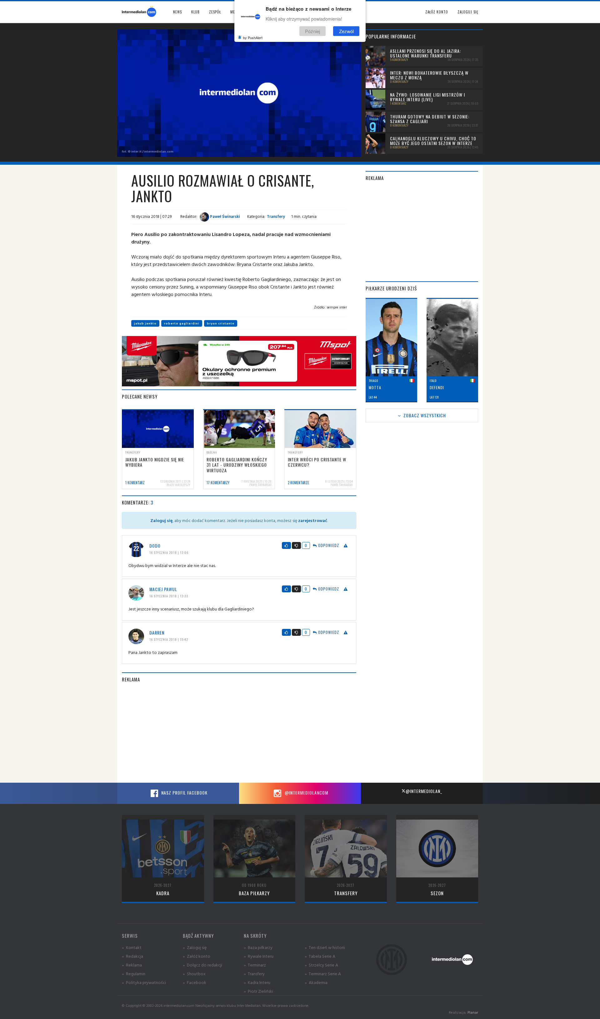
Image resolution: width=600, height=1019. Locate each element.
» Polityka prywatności (144, 982)
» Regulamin (133, 973)
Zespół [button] (215, 11)
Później (312, 31)
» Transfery (254, 973)
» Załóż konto (196, 956)
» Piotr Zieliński (258, 991)
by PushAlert (252, 37)
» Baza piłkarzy (258, 947)
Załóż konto (436, 11)
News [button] (177, 11)
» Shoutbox (194, 973)
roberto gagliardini (181, 323)
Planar (473, 1012)
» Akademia (316, 982)
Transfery (276, 216)
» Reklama (132, 964)
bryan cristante (220, 323)
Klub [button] (195, 11)
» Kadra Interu (257, 982)
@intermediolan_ (424, 791)
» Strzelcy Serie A (321, 964)
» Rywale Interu (258, 956)
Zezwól (346, 31)
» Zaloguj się (195, 947)
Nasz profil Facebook (184, 792)
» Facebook (194, 982)
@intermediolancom (305, 792)
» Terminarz (255, 964)
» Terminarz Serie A (323, 973)
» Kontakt (132, 947)
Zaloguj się (468, 11)
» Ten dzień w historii (325, 947)
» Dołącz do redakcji (202, 964)
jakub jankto (145, 323)
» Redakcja (132, 956)
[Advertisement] (239, 732)
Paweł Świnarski (224, 216)
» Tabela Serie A (320, 956)
